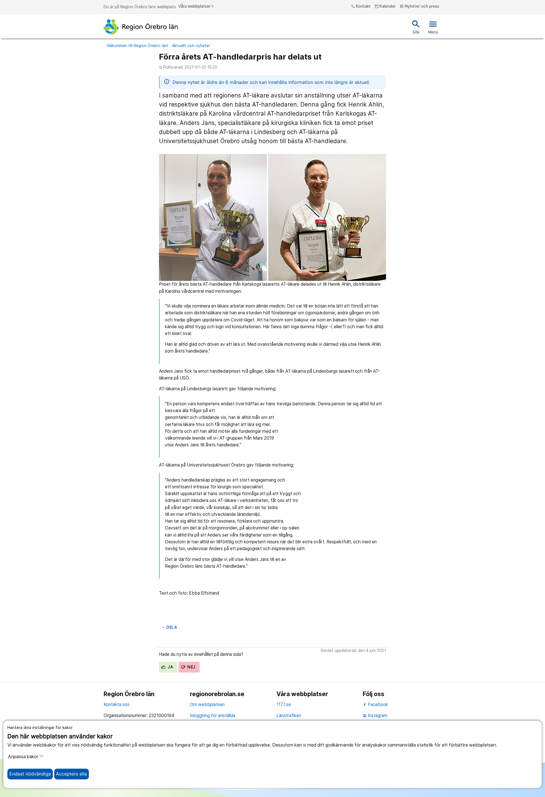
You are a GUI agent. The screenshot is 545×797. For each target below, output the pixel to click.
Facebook (377, 704)
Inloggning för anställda (212, 715)
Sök (416, 26)
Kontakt (361, 7)
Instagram (375, 715)
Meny (433, 26)
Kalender (385, 7)
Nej (191, 667)
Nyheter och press (419, 7)
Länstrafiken (288, 715)
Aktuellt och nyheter (191, 45)
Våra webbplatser (196, 7)
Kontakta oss (116, 704)
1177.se (283, 704)
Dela (169, 627)
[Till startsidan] (140, 27)
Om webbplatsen (207, 704)
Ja (170, 667)
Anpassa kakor (23, 756)
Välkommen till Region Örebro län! (137, 45)
